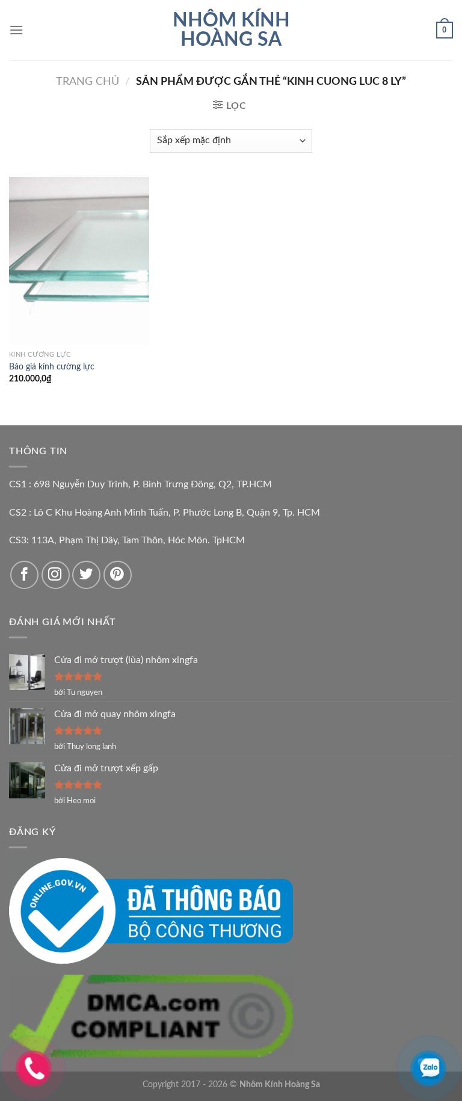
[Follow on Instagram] (56, 575)
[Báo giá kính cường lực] (79, 261)
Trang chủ (87, 81)
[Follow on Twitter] (86, 575)
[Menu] (16, 30)
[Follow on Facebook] (24, 575)
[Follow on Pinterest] (117, 575)
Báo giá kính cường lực (51, 366)
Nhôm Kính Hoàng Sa (231, 30)
